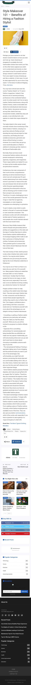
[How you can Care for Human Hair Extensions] (22, 485)
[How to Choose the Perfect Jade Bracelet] (9, 485)
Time (5, 433)
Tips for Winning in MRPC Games (10, 637)
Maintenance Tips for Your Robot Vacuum (12, 633)
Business (5, 567)
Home (13, 669)
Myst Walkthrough (23, 467)
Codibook (8, 429)
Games (4, 564)
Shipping (16, 431)
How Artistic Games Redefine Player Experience (14, 623)
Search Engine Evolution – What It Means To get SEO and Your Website (8, 470)
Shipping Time (23, 431)
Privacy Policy (13, 671)
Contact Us (13, 674)
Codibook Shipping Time (8, 431)
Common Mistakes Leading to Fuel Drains (12, 630)
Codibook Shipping (16, 429)
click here (9, 85)
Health (4, 570)
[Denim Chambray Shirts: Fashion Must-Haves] (9, 501)
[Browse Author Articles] (15, 452)
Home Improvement (7, 574)
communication (20, 413)
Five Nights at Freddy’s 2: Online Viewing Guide (13, 627)
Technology (5, 560)
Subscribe (24, 591)
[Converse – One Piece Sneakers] (22, 501)
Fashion (5, 26)
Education (3, 661)
